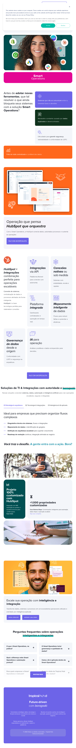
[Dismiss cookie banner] (69, 7)
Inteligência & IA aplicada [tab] (57, 405)
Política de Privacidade (38, 733)
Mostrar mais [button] (38, 674)
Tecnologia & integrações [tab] (35, 405)
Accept (48, 25)
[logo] (38, 696)
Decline (63, 25)
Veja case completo (35, 514)
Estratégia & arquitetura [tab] (13, 405)
